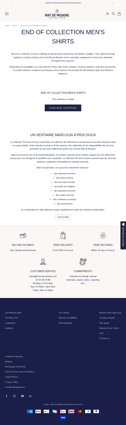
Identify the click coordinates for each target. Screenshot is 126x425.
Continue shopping (63, 108)
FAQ (101, 333)
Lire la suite (63, 217)
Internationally (65, 323)
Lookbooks (10, 323)
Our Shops (64, 312)
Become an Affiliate (68, 317)
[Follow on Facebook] (6, 396)
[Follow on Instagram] (14, 396)
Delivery (9, 361)
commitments (83, 271)
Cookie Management (15, 387)
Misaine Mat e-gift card (110, 312)
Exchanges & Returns (15, 366)
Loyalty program (107, 317)
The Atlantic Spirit (13, 312)
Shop (15, 26)
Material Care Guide (108, 328)
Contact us (104, 338)
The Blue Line (11, 317)
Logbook (9, 328)
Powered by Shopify (73, 404)
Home (7, 26)
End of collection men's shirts (33, 26)
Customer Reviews (14, 356)
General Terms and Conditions (19, 371)
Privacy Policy (11, 382)
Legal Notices (11, 377)
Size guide (104, 323)
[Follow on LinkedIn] (30, 396)
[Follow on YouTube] (22, 396)
